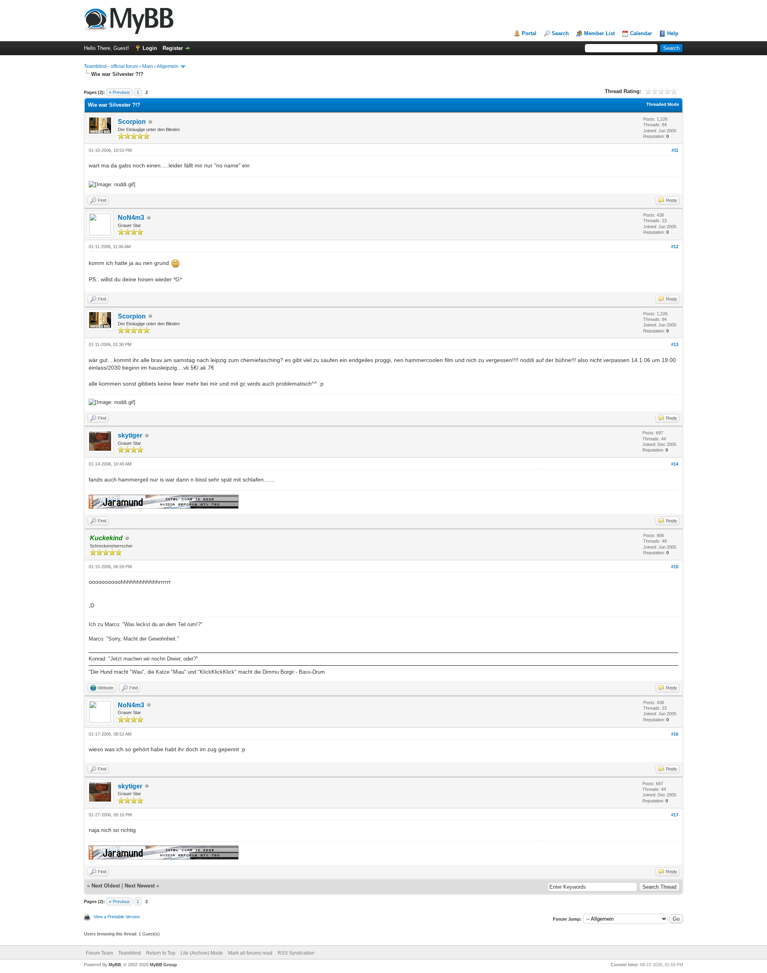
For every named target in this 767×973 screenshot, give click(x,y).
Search (560, 33)
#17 (674, 814)
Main (147, 66)
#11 (675, 150)
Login (150, 48)
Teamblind (129, 953)
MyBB (115, 964)
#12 (674, 246)
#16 (674, 734)
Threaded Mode (662, 104)
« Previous (119, 92)
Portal (529, 33)
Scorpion (132, 121)
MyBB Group (163, 964)
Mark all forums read (250, 953)
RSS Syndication (296, 953)
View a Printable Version (116, 916)
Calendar (641, 33)
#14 (674, 464)
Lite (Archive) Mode (202, 953)
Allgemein (168, 66)
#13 (674, 344)
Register (173, 48)
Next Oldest (105, 886)
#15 (674, 566)
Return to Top (160, 953)
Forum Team (99, 953)
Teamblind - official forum (111, 66)
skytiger (130, 435)
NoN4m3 (131, 217)
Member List (599, 33)
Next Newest (140, 886)
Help (672, 33)
